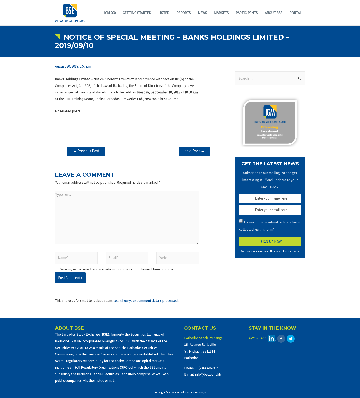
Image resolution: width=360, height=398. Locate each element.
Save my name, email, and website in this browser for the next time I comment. (118, 269)
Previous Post (86, 150)
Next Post (194, 150)
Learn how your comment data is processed (145, 300)
